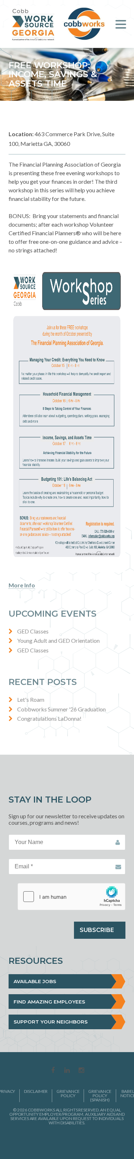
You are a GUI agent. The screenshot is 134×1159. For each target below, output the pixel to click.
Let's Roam (30, 699)
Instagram (81, 1071)
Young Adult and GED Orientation (58, 640)
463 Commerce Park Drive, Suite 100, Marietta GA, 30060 (61, 138)
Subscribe (97, 930)
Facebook (53, 1071)
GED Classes (33, 631)
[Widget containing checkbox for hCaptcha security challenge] (71, 896)
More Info (22, 585)
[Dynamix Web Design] (67, 1140)
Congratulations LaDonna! (49, 718)
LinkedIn (67, 1071)
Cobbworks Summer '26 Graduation (61, 709)
